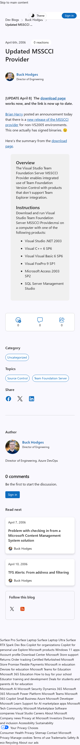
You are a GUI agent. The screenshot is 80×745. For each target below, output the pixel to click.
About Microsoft (56, 713)
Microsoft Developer (60, 698)
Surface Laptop (26, 640)
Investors (56, 718)
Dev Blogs (12, 20)
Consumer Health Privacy (17, 733)
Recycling (12, 742)
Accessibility (27, 723)
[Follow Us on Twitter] (11, 610)
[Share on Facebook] (8, 399)
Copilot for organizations (43, 645)
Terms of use (41, 737)
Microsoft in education (60, 664)
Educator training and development (24, 679)
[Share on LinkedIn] (31, 399)
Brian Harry (14, 114)
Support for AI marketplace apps (44, 703)
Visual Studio (24, 713)
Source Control (17, 378)
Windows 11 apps (67, 650)
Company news (10, 718)
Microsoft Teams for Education (50, 669)
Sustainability (44, 723)
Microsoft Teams (53, 694)
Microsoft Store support (62, 654)
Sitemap (40, 733)
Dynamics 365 (52, 689)
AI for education (22, 684)
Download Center (33, 654)
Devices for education (14, 669)
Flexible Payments (32, 664)
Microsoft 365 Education (16, 674)
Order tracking (21, 659)
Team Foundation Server (50, 378)
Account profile (10, 654)
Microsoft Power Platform (23, 694)
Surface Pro (7, 640)
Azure (41, 698)
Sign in (69, 15)
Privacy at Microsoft (35, 718)
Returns (5, 659)
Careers (39, 713)
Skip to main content (14, 2)
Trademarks (58, 737)
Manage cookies (21, 737)
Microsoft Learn (10, 703)
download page (53, 98)
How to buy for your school (53, 674)
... (31, 24)
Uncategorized (17, 357)
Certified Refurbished (46, 659)
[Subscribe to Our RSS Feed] (22, 610)
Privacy (5, 737)
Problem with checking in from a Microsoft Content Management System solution (34, 535)
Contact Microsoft (59, 733)
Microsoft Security (30, 689)
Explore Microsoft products (36, 650)
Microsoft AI (8, 689)
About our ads (28, 742)
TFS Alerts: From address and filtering (38, 572)
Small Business (26, 698)
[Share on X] (20, 399)
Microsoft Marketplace (39, 708)
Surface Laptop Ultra (51, 640)
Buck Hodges (34, 20)
